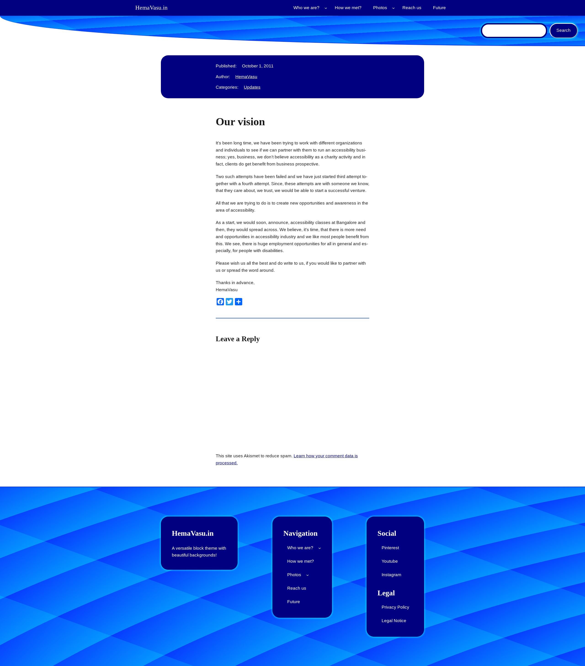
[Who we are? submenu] (325, 8)
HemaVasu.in (151, 7)
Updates (252, 87)
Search (563, 30)
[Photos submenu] (393, 8)
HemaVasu (246, 76)
